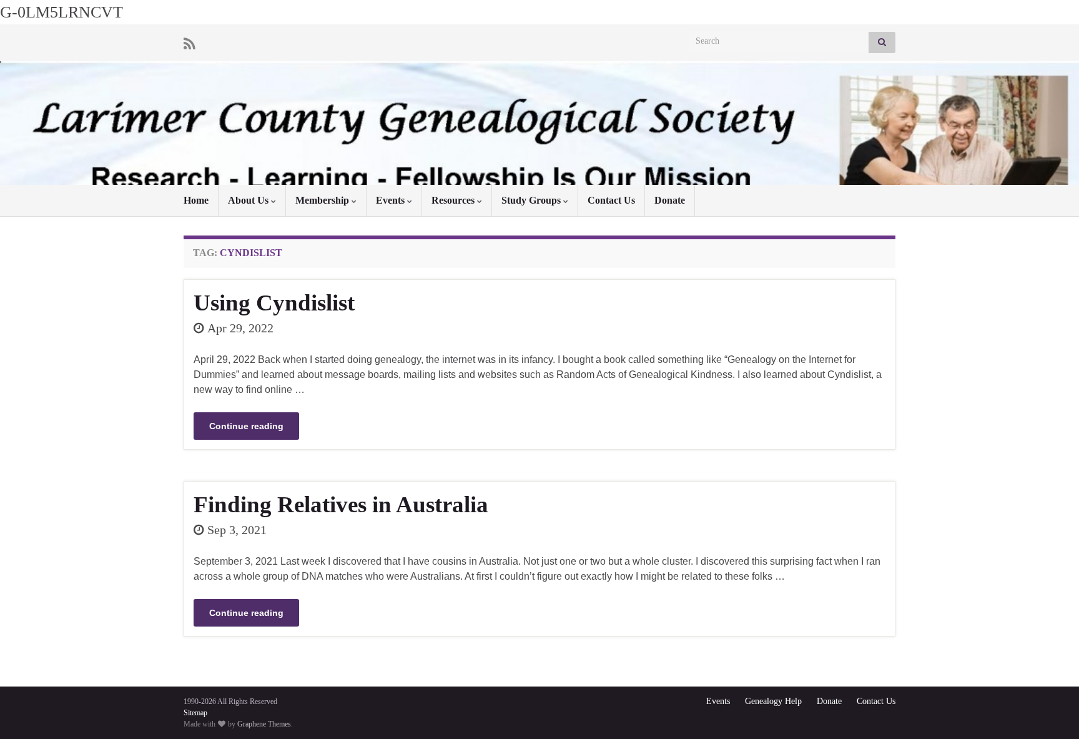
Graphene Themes (264, 724)
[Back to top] (1051, 711)
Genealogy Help (773, 701)
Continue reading (246, 426)
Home (196, 200)
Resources (454, 200)
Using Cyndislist (274, 302)
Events (391, 200)
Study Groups (532, 200)
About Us (249, 200)
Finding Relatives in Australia (341, 504)
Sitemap (195, 712)
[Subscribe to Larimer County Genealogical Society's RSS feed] (189, 42)
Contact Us (611, 200)
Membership (323, 200)
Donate (669, 200)
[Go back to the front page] (539, 123)
